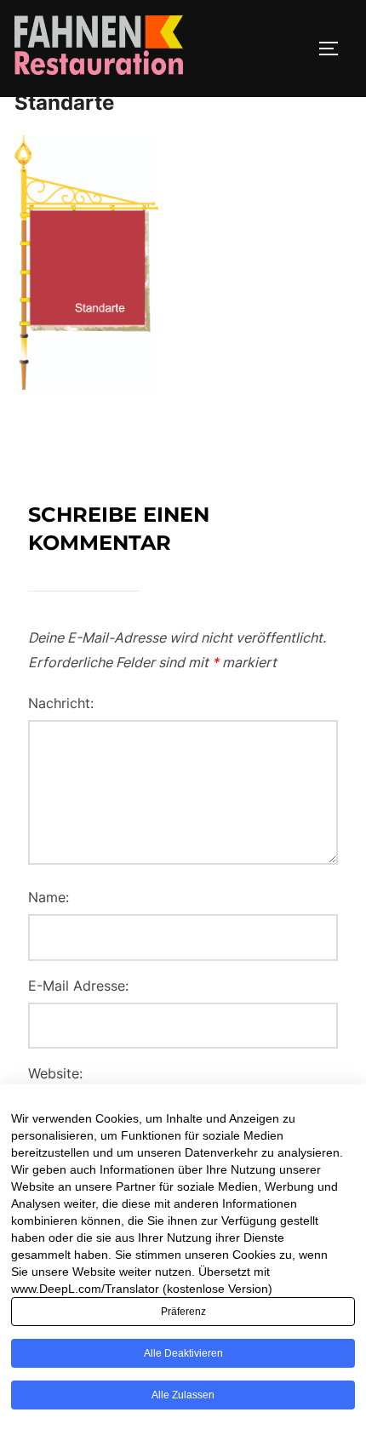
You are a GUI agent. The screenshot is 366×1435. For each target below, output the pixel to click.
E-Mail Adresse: (78, 985)
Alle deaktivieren (183, 1353)
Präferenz (183, 1312)
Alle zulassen (183, 1395)
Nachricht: (61, 703)
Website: (55, 1073)
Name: (48, 897)
